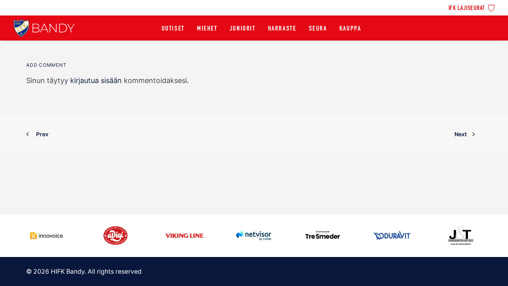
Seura (318, 29)
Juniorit (243, 29)
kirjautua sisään (96, 80)
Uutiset (173, 29)
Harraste (282, 29)
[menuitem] (471, 7)
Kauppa (350, 29)
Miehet (207, 29)
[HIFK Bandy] (44, 28)
